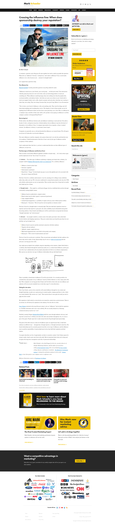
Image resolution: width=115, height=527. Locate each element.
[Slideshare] (88, 4)
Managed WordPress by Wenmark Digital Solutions (82, 520)
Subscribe (40, 516)
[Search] (95, 149)
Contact (84, 10)
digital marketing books (43, 347)
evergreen (31, 385)
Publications (48, 10)
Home (30, 10)
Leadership (36, 387)
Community (55, 10)
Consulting (74, 10)
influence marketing (38, 385)
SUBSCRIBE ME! (77, 54)
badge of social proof (56, 239)
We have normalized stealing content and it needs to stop (80, 195)
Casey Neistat (22, 306)
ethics (24, 387)
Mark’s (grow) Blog (55, 513)
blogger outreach (25, 385)
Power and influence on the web (44, 387)
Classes (67, 10)
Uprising (62, 10)
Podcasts (26, 516)
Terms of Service (28, 519)
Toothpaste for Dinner (40, 358)
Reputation (40, 513)
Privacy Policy (41, 519)
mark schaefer (46, 385)
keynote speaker (63, 347)
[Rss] (90, 4)
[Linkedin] (80, 4)
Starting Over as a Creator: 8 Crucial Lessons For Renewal (81, 202)
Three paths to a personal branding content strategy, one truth (81, 199)
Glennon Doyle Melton (38, 314)
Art (79, 10)
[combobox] (82, 149)
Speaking (40, 10)
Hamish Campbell (23, 87)
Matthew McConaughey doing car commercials (39, 161)
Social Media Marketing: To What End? (78, 192)
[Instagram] (83, 4)
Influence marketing (29, 387)
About (35, 10)
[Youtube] (85, 4)
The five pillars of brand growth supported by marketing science (81, 206)
